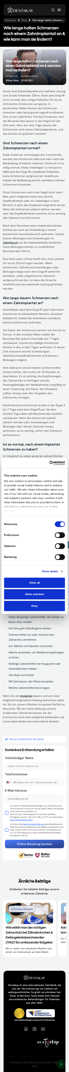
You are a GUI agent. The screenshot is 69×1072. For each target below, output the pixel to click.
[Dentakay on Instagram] (34, 1029)
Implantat (26, 696)
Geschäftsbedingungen (21, 820)
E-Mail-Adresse (16, 790)
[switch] (60, 535)
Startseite (10, 20)
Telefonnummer (16, 774)
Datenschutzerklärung (33, 824)
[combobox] (11, 782)
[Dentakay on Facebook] (26, 1029)
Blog (24, 20)
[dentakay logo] (20, 10)
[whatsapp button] (61, 1064)
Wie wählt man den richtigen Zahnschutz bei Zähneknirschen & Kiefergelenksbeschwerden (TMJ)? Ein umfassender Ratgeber (29, 935)
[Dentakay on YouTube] (43, 1029)
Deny (34, 605)
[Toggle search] (53, 10)
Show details (50, 571)
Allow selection (34, 594)
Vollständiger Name (19, 758)
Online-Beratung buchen (34, 844)
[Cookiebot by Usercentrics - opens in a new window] (49, 463)
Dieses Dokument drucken (26, 739)
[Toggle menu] (59, 10)
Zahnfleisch (10, 242)
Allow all (34, 582)
